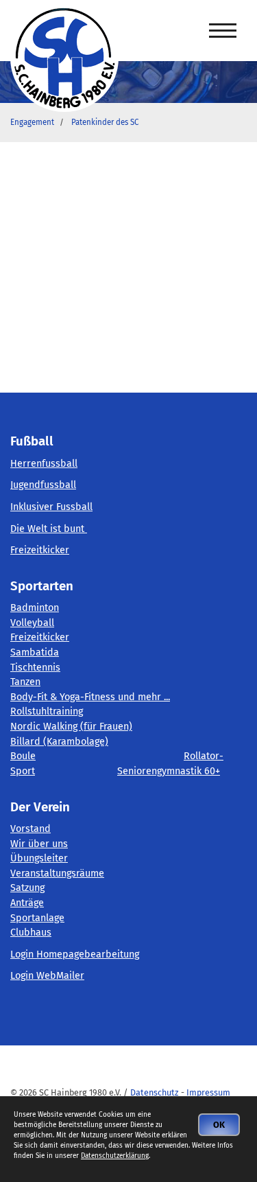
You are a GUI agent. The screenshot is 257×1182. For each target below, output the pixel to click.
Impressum (208, 1092)
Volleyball (32, 623)
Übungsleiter (39, 858)
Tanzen (25, 682)
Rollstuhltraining (46, 711)
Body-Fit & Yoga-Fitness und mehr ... (90, 697)
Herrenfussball (43, 464)
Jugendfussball (43, 485)
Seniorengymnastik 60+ (168, 771)
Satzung (27, 888)
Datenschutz (154, 1092)
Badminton (34, 608)
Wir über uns (39, 844)
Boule (23, 756)
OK (219, 1125)
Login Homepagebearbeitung (74, 954)
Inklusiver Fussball (51, 507)
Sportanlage (37, 918)
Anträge (27, 903)
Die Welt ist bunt (48, 529)
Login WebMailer (47, 976)
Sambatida (34, 652)
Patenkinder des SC (104, 122)
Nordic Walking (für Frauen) (71, 726)
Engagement (32, 122)
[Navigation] (223, 30)
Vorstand (30, 829)
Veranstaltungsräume (57, 873)
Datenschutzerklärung (115, 1156)
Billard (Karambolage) (59, 742)
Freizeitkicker (39, 550)
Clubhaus (30, 932)
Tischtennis (35, 667)
